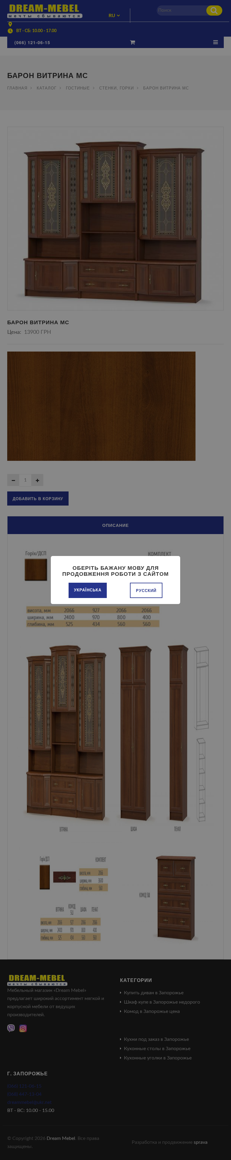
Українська (87, 590)
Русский (146, 590)
